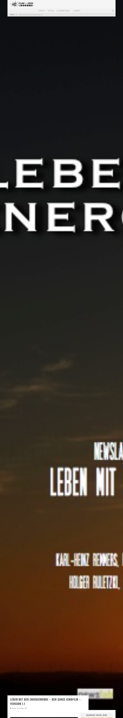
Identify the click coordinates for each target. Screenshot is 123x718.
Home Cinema (22, 16)
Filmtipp (42, 11)
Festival (51, 11)
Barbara (14, 708)
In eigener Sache (63, 11)
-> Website (76, 11)
